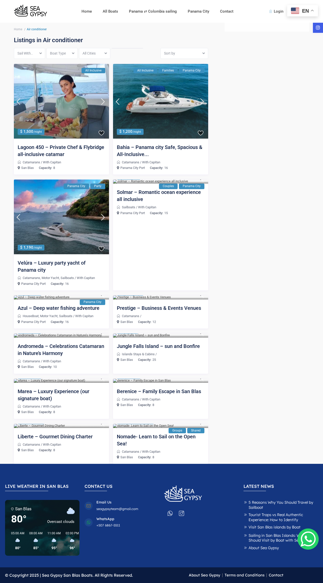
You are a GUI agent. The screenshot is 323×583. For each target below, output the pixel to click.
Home (87, 11)
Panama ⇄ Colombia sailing (153, 11)
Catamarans (31, 162)
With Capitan (52, 162)
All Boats (110, 11)
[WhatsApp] (89, 522)
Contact (226, 11)
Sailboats (67, 278)
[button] (16, 540)
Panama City (198, 11)
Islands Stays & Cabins (138, 354)
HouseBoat (31, 316)
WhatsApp (105, 519)
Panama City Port (132, 168)
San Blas (27, 168)
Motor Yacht (50, 278)
